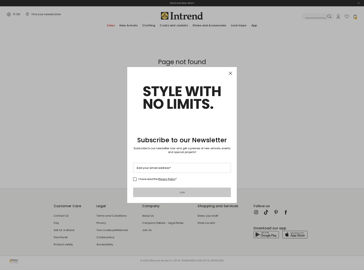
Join (182, 192)
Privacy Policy (166, 179)
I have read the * (157, 179)
